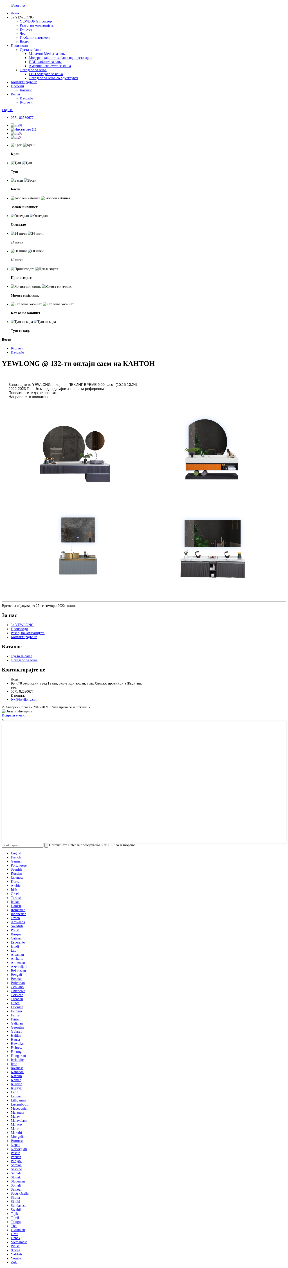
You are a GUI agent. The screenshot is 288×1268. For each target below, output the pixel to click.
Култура (26, 29)
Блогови (26, 102)
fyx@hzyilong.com (24, 699)
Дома (15, 13)
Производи (19, 45)
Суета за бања (30, 50)
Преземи (17, 86)
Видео (24, 41)
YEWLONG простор (36, 21)
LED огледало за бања (46, 74)
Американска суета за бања (50, 66)
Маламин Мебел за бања (47, 54)
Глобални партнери (35, 37)
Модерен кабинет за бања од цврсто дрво (60, 58)
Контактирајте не (24, 82)
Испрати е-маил (14, 715)
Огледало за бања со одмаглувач (53, 78)
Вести (15, 94)
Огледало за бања (33, 70)
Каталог (26, 90)
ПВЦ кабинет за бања (45, 62)
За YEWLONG (22, 625)
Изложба (26, 98)
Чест (23, 33)
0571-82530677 (22, 117)
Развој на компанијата (37, 25)
